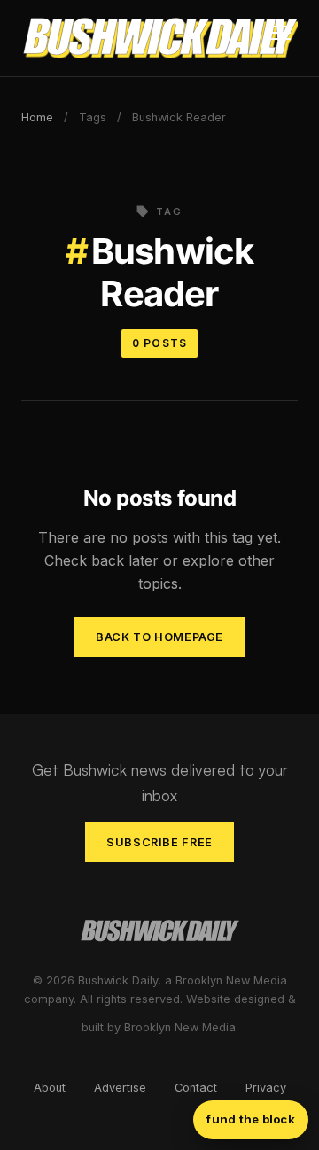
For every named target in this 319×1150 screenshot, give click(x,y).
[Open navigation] (281, 38)
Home (37, 117)
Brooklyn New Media (180, 1027)
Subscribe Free (159, 842)
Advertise (120, 1087)
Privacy (265, 1087)
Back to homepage (159, 637)
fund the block (250, 1119)
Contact (196, 1087)
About (50, 1087)
